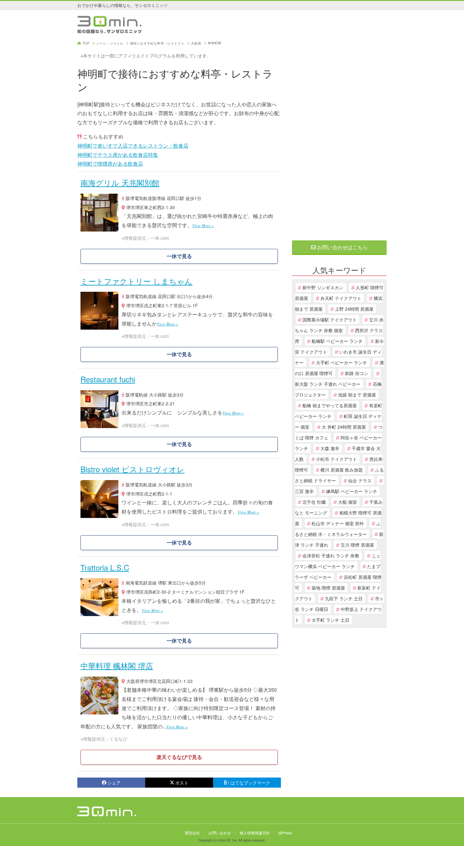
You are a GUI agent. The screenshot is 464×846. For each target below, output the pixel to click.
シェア (114, 782)
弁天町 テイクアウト (340, 298)
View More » (202, 225)
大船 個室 (347, 502)
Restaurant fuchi (107, 379)
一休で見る (179, 256)
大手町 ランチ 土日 (330, 620)
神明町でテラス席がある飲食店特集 (117, 154)
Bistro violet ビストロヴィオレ (132, 468)
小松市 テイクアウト (336, 459)
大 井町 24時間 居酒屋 (344, 427)
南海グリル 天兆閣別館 (119, 182)
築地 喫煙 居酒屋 (328, 588)
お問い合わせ (219, 832)
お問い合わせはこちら (342, 247)
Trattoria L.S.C (104, 567)
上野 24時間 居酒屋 (354, 309)
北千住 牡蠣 (314, 502)
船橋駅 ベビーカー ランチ (337, 341)
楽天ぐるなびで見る (179, 757)
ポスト (181, 782)
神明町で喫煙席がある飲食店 (110, 163)
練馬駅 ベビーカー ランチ (351, 491)
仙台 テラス (360, 480)
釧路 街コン (356, 373)
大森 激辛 (329, 448)
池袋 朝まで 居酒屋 (357, 394)
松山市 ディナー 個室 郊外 (338, 523)
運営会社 (192, 832)
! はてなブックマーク (249, 782)
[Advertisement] (339, 136)
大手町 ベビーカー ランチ (341, 362)
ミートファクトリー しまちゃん (136, 280)
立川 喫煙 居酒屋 (357, 545)
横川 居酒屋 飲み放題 (341, 470)
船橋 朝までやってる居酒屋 (329, 405)
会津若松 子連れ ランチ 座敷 (330, 555)
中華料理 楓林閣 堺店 (116, 665)
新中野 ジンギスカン (322, 287)
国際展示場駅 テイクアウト (329, 319)
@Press (285, 832)
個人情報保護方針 (255, 832)
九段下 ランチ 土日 (344, 598)
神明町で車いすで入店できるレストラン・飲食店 (132, 145)
